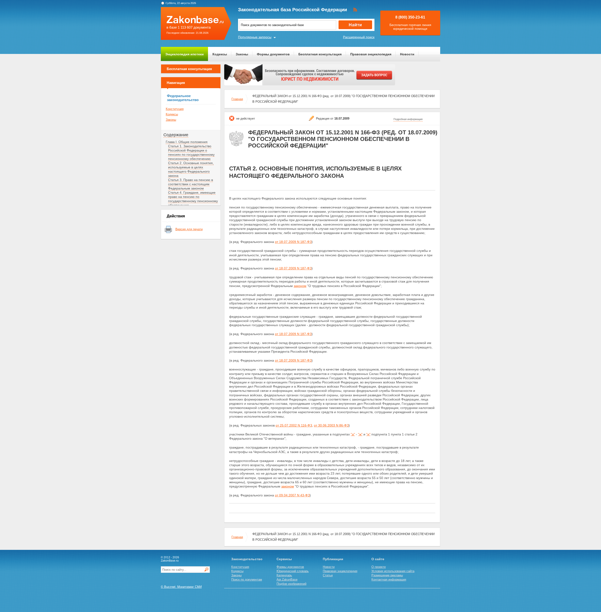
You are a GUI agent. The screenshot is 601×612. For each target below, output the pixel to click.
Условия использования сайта (392, 571)
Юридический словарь (293, 571)
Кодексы (219, 54)
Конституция (175, 109)
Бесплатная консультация (320, 54)
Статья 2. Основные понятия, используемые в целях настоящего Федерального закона (191, 169)
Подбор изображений (291, 584)
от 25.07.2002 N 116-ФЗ (294, 425)
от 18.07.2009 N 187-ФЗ (293, 242)
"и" (368, 434)
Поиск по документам (246, 579)
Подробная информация (408, 119)
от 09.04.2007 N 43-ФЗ (292, 495)
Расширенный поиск (358, 37)
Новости (407, 54)
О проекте (378, 567)
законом (300, 286)
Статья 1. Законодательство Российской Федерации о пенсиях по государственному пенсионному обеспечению (191, 152)
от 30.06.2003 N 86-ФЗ (331, 425)
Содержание (175, 134)
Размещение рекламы (387, 575)
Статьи (328, 575)
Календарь (284, 575)
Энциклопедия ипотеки (184, 54)
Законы (242, 54)
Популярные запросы (254, 37)
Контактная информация (388, 579)
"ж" (360, 434)
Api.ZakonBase (287, 579)
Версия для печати (189, 229)
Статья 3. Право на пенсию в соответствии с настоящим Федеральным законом (190, 184)
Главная (237, 99)
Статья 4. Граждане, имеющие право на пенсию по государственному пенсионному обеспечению (193, 199)
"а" (353, 434)
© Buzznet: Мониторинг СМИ (181, 587)
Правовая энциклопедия (370, 54)
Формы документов (273, 54)
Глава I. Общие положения (187, 142)
